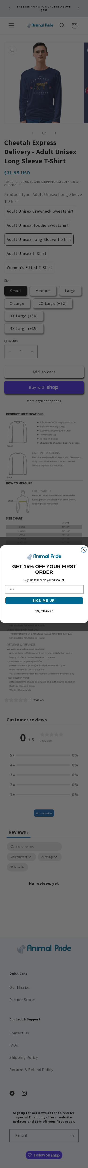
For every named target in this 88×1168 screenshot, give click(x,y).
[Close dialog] (83, 549)
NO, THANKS (43, 611)
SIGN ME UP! (44, 600)
